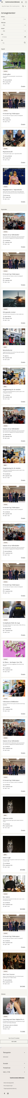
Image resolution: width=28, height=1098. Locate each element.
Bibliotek (3, 16)
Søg (2, 40)
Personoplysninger (8, 1085)
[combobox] (14, 6)
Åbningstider (7, 1052)
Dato (2, 34)
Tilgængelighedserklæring (10, 1088)
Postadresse (6, 1068)
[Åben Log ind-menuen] (22, 2)
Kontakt (5, 1063)
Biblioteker (5, 1057)
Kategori (3, 28)
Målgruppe (3, 22)
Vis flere (14, 1041)
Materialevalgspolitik (9, 1083)
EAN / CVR (6, 1072)
